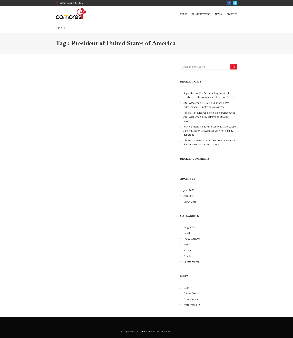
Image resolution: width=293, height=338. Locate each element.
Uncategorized (191, 261)
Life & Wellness (191, 238)
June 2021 (188, 190)
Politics (232, 14)
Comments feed (192, 299)
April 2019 (188, 195)
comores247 (146, 331)
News (218, 14)
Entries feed (190, 293)
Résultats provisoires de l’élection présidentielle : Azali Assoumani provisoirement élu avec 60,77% (209, 116)
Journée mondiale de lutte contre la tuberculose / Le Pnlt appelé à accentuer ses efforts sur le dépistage (209, 130)
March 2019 (190, 201)
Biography (189, 227)
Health (187, 233)
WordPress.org (191, 304)
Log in (186, 287)
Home (183, 14)
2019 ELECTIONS (201, 14)
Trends (187, 256)
